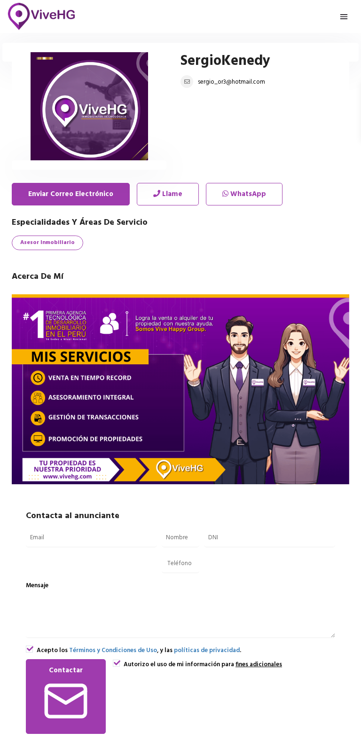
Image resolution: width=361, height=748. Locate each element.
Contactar (66, 670)
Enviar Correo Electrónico (70, 194)
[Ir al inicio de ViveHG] (42, 16)
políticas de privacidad (207, 650)
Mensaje (37, 586)
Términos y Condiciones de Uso (113, 650)
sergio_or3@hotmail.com (231, 82)
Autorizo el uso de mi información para (202, 664)
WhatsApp (247, 194)
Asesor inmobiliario (47, 242)
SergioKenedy (225, 61)
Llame (171, 194)
